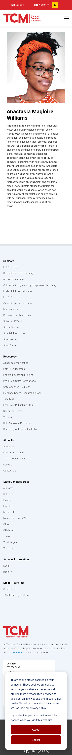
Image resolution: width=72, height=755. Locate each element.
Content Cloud (11, 589)
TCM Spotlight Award (15, 458)
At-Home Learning (13, 279)
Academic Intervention (16, 363)
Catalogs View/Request (16, 387)
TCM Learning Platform (16, 595)
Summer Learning (13, 339)
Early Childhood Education (18, 291)
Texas (6, 536)
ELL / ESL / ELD (11, 297)
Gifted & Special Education (18, 303)
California (8, 494)
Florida (7, 506)
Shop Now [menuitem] (40, 5)
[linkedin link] (33, 750)
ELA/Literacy (10, 267)
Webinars (8, 417)
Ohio (6, 524)
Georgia (7, 500)
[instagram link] (40, 750)
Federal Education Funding (18, 375)
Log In (6, 565)
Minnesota (9, 512)
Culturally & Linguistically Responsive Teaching (29, 285)
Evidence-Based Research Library (22, 393)
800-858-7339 (13, 667)
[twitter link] (46, 750)
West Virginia (10, 542)
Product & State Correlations (19, 381)
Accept (36, 729)
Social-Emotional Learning (18, 273)
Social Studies (11, 327)
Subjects (8, 261)
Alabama (8, 488)
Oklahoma (9, 530)
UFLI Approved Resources (18, 423)
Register (8, 571)
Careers (7, 464)
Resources (10, 356)
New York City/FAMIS (15, 518)
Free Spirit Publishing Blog (18, 405)
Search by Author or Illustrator (20, 429)
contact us (18, 652)
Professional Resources (17, 315)
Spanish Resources (14, 333)
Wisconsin (9, 548)
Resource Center (12, 411)
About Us (9, 440)
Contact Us (9, 470)
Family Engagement (14, 369)
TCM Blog (8, 399)
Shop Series (10, 345)
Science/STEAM (12, 321)
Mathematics (10, 309)
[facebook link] (26, 750)
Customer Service (13, 452)
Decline (36, 739)
